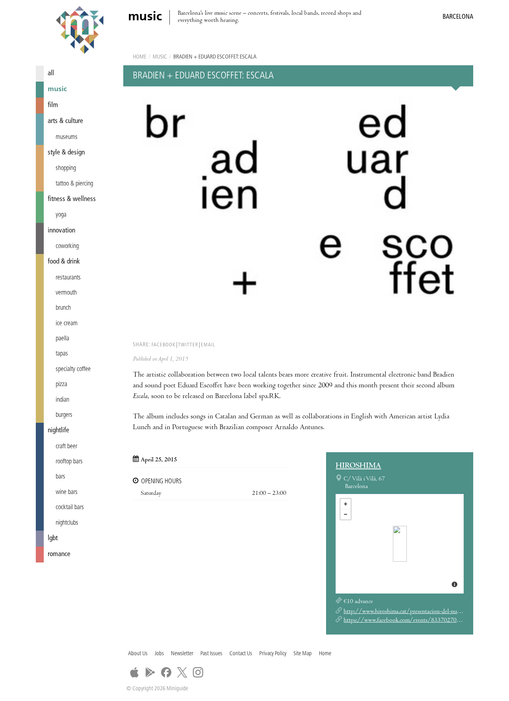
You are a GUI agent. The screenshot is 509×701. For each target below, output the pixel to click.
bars (60, 477)
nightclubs (67, 523)
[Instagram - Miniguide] (198, 672)
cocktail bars (70, 507)
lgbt (53, 538)
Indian (62, 400)
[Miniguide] (79, 31)
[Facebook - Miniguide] (166, 672)
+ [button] (345, 504)
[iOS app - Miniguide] (134, 672)
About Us (138, 654)
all (51, 73)
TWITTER (188, 345)
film (53, 105)
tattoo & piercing (74, 184)
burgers (64, 415)
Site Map (302, 654)
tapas (62, 354)
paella (62, 339)
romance (59, 554)
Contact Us (240, 654)
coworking (67, 246)
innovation (61, 230)
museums (67, 137)
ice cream (67, 323)
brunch (63, 308)
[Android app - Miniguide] (150, 672)
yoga (61, 215)
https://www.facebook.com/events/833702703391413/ (413, 620)
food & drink (64, 261)
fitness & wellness (72, 199)
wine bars (67, 492)
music (57, 89)
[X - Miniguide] (182, 672)
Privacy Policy (272, 654)
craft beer (66, 446)
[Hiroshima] (400, 544)
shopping (66, 168)
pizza (61, 384)
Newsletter (182, 654)
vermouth (66, 293)
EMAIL (208, 345)
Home (139, 57)
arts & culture (65, 121)
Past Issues (211, 654)
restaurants (68, 278)
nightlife (58, 430)
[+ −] (400, 544)
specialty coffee (73, 369)
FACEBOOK (163, 345)
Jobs (159, 654)
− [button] (345, 514)
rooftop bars (69, 462)
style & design (66, 152)
